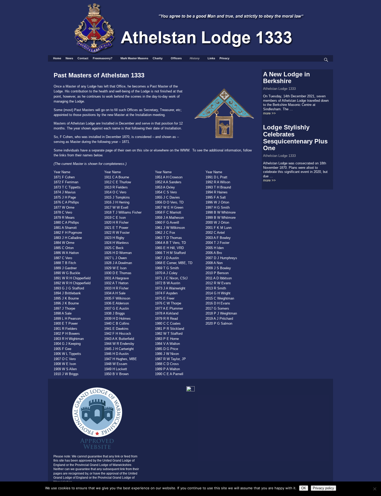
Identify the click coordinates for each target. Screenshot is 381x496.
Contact (82, 58)
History (195, 58)
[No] (374, 488)
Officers (176, 58)
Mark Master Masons (134, 58)
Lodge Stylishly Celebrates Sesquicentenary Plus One (295, 137)
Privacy (224, 58)
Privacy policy (323, 488)
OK (303, 488)
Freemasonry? (102, 58)
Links (211, 58)
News (69, 58)
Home (57, 58)
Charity (158, 58)
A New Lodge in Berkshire (286, 78)
